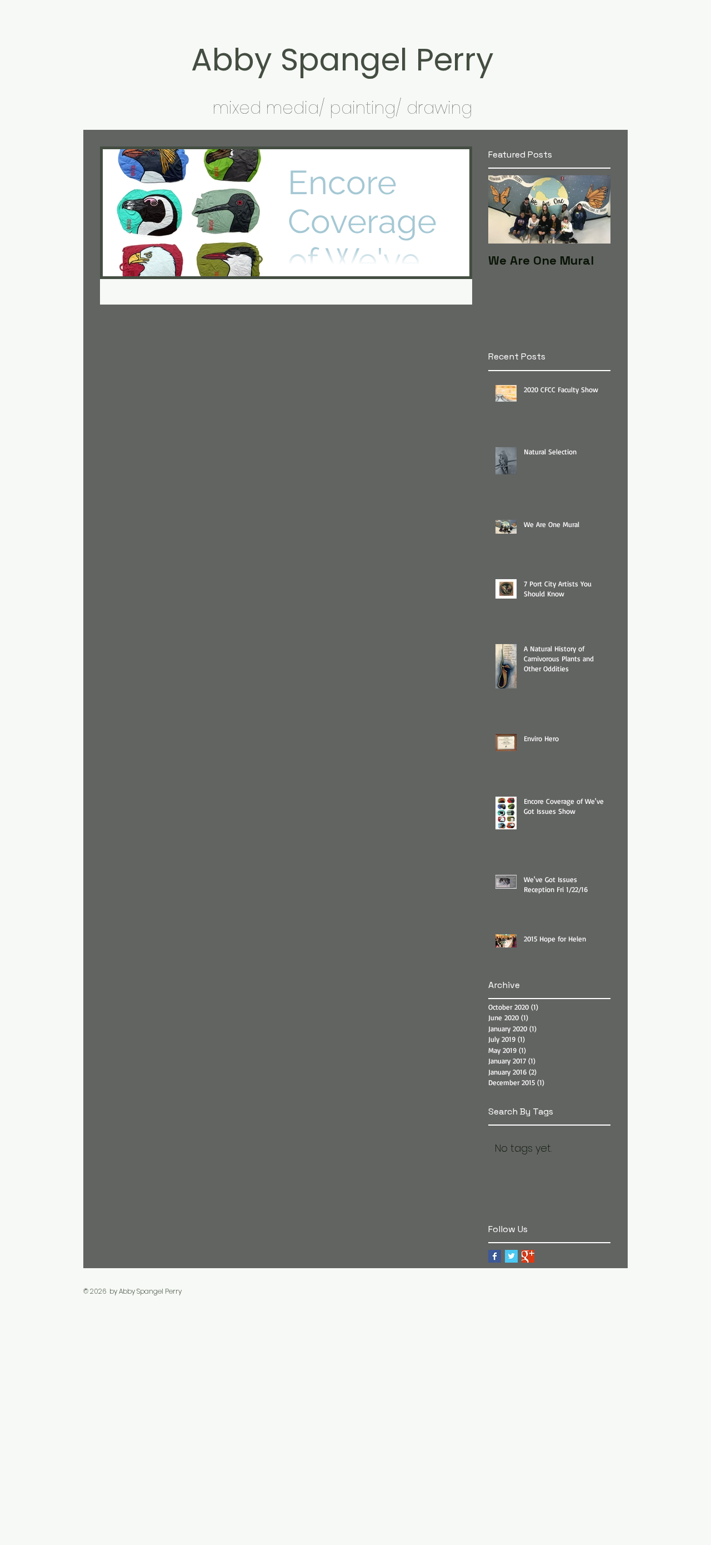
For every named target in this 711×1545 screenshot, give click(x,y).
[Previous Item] (506, 210)
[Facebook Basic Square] (494, 1256)
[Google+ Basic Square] (528, 1256)
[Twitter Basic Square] (511, 1256)
